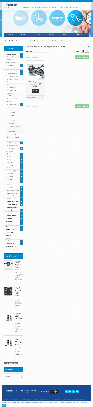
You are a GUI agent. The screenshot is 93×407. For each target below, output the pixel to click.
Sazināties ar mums (77, 1)
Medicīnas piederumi (11, 204)
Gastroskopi (12, 84)
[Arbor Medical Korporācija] (12, 5)
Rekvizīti (60, 7)
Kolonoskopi (12, 96)
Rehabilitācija (9, 224)
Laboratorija (9, 210)
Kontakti (52, 7)
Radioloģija (10, 179)
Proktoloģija (10, 176)
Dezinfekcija (9, 221)
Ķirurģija (9, 159)
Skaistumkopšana (11, 227)
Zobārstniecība (10, 229)
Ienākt (86, 1)
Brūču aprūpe (10, 68)
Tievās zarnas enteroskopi (11, 92)
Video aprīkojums (13, 143)
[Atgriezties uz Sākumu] (5, 41)
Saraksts (87, 52)
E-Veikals (24, 34)
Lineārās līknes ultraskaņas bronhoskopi (14, 129)
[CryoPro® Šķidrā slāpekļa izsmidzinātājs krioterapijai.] (8, 317)
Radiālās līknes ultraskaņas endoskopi (14, 120)
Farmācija (8, 235)
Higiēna (8, 238)
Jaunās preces (12, 256)
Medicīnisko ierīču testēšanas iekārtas (11, 245)
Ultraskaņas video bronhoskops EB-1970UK (35, 84)
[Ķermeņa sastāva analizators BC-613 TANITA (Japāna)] (8, 291)
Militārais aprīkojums (11, 207)
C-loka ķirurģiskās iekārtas (12, 81)
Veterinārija (9, 213)
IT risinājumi (9, 232)
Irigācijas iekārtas (13, 145)
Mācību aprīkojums (12, 196)
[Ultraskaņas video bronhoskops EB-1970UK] (35, 70)
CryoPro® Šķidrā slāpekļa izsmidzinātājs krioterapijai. (19, 317)
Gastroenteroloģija (12, 73)
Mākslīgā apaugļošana (13, 190)
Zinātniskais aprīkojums (13, 198)
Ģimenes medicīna (12, 154)
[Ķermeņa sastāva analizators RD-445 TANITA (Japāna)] (8, 265)
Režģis (82, 52)
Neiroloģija (10, 162)
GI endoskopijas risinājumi (12, 100)
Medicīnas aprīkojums (12, 201)
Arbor (10, 34)
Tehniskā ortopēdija (12, 193)
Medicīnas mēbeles (11, 215)
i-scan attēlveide (13, 140)
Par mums (37, 7)
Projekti (45, 7)
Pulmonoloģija (10, 173)
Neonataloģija (10, 165)
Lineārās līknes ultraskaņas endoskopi (14, 112)
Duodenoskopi (12, 87)
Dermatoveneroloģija (12, 71)
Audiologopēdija (11, 65)
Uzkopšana (9, 218)
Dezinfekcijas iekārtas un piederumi (13, 136)
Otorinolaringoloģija (12, 170)
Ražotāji (9, 370)
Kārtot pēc (29, 51)
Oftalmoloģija (10, 168)
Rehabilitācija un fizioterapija (11, 183)
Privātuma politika (71, 7)
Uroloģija (9, 187)
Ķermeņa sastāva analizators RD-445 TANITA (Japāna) (18, 265)
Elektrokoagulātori (13, 76)
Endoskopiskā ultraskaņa (11, 106)
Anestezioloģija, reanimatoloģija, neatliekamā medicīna (11, 59)
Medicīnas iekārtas (11, 54)
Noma (65, 34)
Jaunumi (79, 34)
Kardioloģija (10, 156)
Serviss (51, 34)
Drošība (8, 241)
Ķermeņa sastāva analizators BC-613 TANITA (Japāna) (18, 291)
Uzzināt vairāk (84, 402)
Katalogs (38, 34)
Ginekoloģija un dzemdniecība (10, 150)
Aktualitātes (28, 7)
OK (4, 405)
